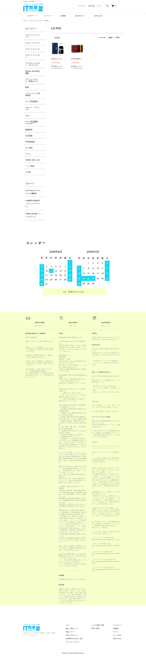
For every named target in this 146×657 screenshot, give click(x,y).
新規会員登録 (91, 6)
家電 (27, 87)
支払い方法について (72, 635)
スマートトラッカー (32, 56)
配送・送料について (72, 628)
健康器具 (28, 129)
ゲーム (28, 153)
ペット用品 (29, 166)
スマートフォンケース (36, 20)
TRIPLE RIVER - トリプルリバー (33, 215)
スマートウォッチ (32, 49)
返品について (70, 632)
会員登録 (115, 628)
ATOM (97, 628)
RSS (92, 628)
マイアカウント (82, 6)
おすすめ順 (101, 37)
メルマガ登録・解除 (97, 625)
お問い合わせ (98, 16)
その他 (28, 172)
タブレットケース (32, 43)
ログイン (99, 6)
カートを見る (117, 635)
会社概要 (63, 16)
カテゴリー (31, 16)
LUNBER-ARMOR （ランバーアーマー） (32, 203)
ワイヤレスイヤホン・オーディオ (32, 64)
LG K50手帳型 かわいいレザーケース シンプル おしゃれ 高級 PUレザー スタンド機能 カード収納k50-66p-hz (77, 59)
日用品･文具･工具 (32, 159)
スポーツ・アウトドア (32, 108)
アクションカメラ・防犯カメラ (31, 80)
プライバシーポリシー (73, 642)
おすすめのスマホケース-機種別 (32, 192)
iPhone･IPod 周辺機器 (32, 72)
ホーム (25, 20)
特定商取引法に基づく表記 (74, 638)
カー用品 (28, 147)
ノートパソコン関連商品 (32, 94)
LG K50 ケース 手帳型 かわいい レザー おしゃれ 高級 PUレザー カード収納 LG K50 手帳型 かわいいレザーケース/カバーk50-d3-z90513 (57, 59)
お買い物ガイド (80, 16)
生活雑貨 (28, 135)
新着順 (118, 37)
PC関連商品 (30, 141)
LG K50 (46, 20)
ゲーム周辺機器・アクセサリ (32, 122)
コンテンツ (47, 16)
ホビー (28, 115)
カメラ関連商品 (31, 101)
